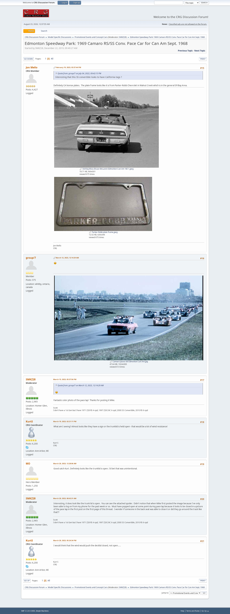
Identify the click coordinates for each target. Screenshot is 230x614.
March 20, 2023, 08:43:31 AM (64, 498)
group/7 (31, 257)
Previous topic (185, 50)
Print (202, 59)
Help (182, 611)
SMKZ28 (122, 37)
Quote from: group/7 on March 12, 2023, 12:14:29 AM (81, 385)
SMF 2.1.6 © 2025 (28, 611)
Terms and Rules (192, 611)
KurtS (29, 421)
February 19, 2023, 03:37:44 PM (68, 67)
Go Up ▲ (205, 611)
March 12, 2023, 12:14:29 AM (67, 257)
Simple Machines (42, 611)
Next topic (199, 50)
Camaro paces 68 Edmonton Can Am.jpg (130, 361)
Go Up (27, 580)
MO (28, 463)
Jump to (165, 592)
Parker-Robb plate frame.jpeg (104, 232)
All (52, 58)
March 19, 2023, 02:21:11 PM (64, 421)
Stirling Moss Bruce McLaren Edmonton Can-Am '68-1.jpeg (107, 168)
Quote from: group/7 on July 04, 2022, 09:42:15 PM (79, 73)
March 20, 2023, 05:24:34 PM (64, 540)
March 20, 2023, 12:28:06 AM (64, 463)
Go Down (28, 59)
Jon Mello (31, 67)
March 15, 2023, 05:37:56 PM (64, 379)
